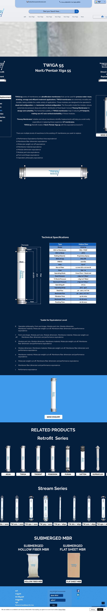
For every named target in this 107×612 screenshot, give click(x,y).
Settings (93, 609)
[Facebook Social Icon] (78, 590)
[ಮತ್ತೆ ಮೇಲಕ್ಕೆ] (103, 603)
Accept (100, 609)
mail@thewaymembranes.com (37, 2)
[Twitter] (78, 598)
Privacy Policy (62, 609)
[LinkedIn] (78, 594)
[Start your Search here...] (77, 11)
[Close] (105, 609)
